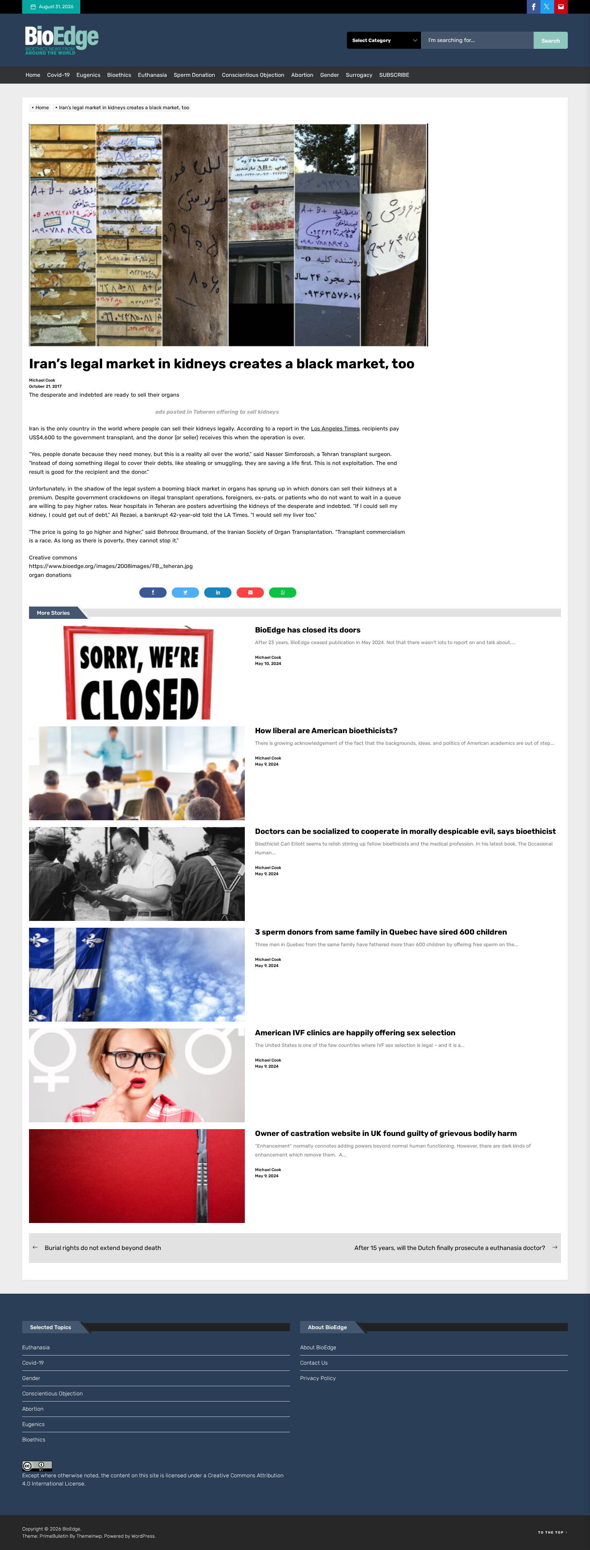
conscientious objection (253, 75)
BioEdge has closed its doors (308, 630)
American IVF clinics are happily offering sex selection (355, 1032)
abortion (302, 75)
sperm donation (194, 75)
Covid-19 (58, 75)
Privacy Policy (318, 1378)
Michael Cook (42, 380)
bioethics (119, 75)
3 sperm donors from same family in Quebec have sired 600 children (382, 932)
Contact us (314, 1363)
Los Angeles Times (335, 428)
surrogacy (359, 75)
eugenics (88, 75)
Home (33, 75)
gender (329, 75)
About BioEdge (318, 1347)
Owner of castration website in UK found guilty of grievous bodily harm (387, 1133)
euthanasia (152, 75)
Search (551, 41)
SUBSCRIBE (394, 75)
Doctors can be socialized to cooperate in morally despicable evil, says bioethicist (406, 831)
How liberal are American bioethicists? (326, 730)
